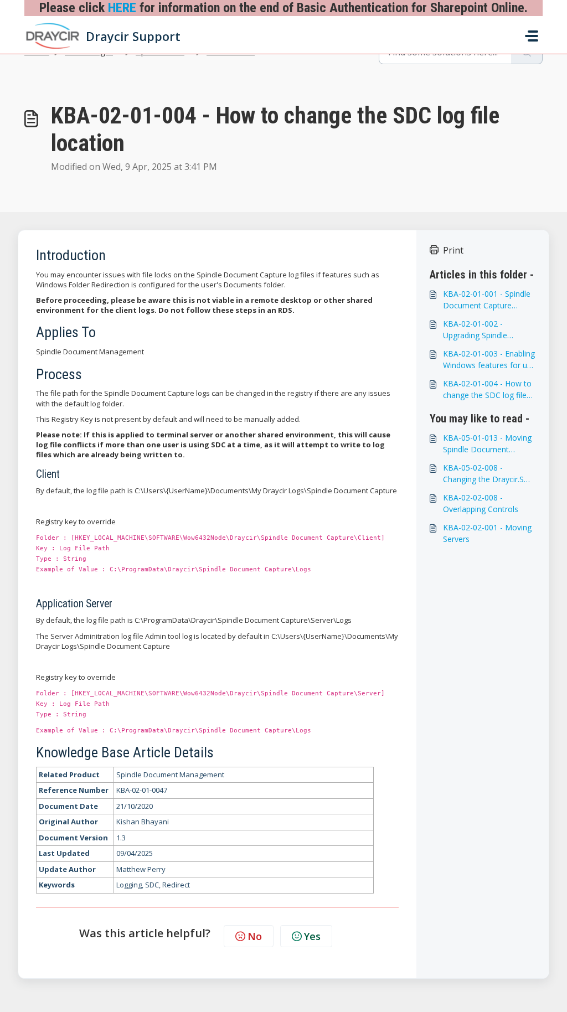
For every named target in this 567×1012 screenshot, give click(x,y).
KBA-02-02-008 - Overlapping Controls (480, 503)
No (255, 936)
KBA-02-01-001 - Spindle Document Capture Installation (486, 299)
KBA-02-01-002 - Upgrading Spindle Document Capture (477, 329)
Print (453, 250)
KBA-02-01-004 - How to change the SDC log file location (487, 389)
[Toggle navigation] (531, 36)
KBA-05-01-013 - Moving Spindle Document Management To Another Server (488, 443)
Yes (312, 936)
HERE (122, 8)
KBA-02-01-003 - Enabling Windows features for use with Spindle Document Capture (489, 359)
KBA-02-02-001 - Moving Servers (487, 533)
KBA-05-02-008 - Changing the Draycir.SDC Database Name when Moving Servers (489, 473)
